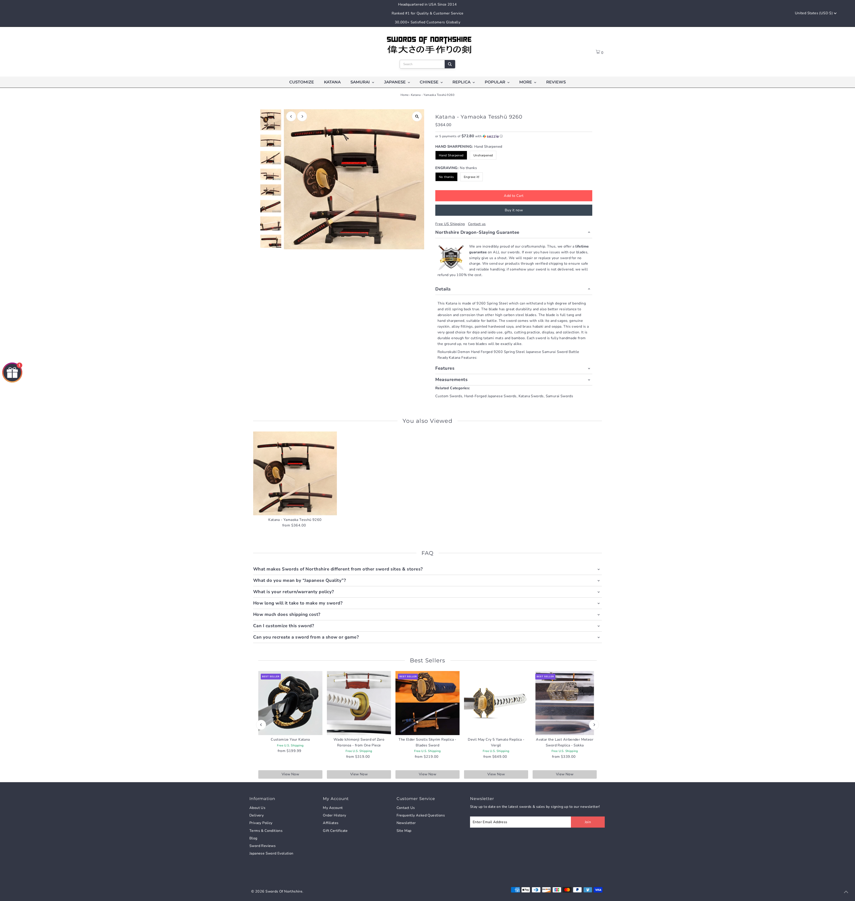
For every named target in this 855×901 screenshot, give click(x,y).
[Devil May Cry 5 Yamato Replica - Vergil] (496, 703)
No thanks (446, 177)
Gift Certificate (335, 830)
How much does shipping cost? (286, 614)
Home (405, 95)
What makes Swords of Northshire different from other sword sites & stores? (338, 569)
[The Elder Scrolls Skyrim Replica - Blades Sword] (427, 703)
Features (444, 368)
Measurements (451, 380)
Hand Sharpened (451, 155)
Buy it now (514, 210)
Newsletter (406, 822)
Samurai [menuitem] (360, 82)
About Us (257, 807)
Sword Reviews (262, 845)
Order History (334, 815)
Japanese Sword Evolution (271, 853)
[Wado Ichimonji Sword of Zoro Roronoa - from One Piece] (359, 703)
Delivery (256, 815)
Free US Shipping (450, 224)
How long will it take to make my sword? (298, 603)
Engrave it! (471, 177)
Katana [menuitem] (332, 82)
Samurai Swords (559, 396)
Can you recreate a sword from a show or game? (306, 637)
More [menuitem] (526, 82)
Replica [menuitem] (462, 82)
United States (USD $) (814, 13)
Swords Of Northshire (283, 891)
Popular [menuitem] (495, 82)
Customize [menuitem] (301, 82)
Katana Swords (531, 396)
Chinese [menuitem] (430, 82)
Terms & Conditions (266, 830)
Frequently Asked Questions (421, 815)
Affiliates (330, 822)
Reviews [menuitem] (556, 82)
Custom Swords (448, 396)
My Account (333, 807)
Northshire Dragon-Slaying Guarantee (477, 232)
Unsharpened (483, 155)
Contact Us (406, 807)
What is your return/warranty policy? (293, 592)
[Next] (302, 116)
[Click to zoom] (417, 116)
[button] (513, 136)
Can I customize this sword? (283, 626)
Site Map (404, 830)
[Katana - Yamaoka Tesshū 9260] (295, 473)
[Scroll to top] (846, 892)
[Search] (450, 64)
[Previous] (291, 116)
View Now (290, 774)
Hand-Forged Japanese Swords (490, 396)
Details (443, 289)
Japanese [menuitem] (395, 82)
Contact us (477, 224)
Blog (253, 838)
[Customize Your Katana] (290, 703)
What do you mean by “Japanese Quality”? (299, 580)
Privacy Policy (261, 822)
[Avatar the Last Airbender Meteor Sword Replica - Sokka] (565, 703)
